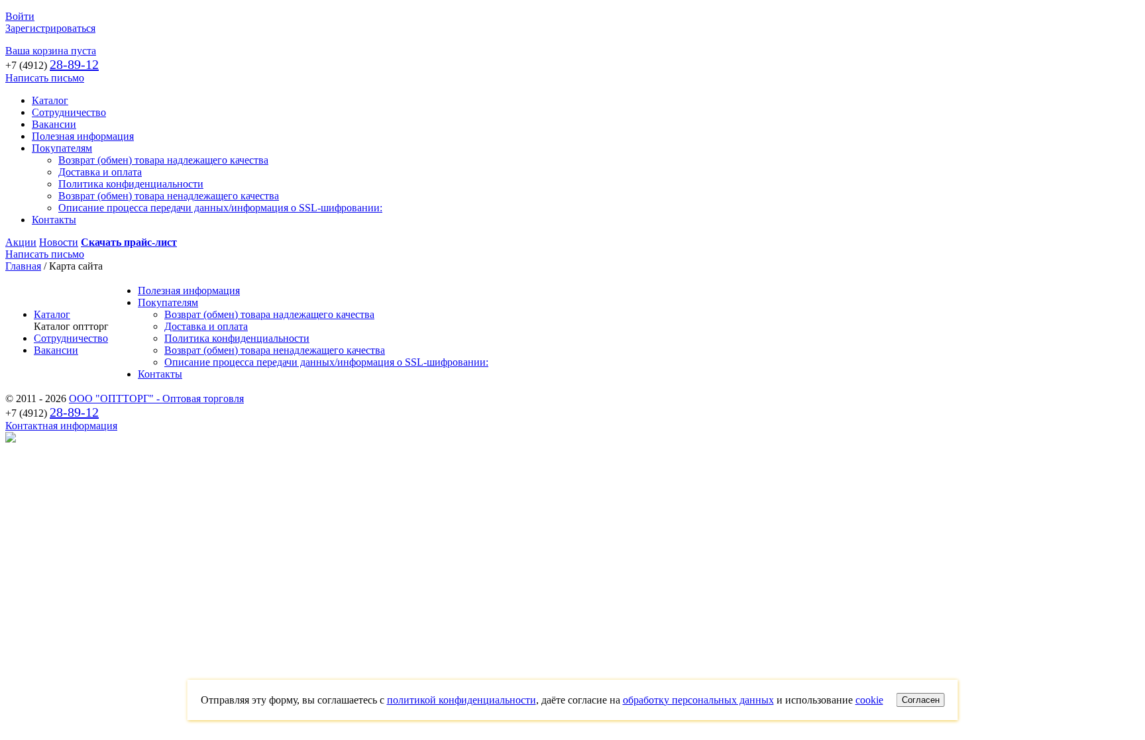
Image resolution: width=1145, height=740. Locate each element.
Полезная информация (83, 136)
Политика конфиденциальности (130, 183)
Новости (58, 242)
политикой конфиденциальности (461, 700)
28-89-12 (74, 64)
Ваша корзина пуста (50, 50)
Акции (20, 242)
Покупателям (62, 148)
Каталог (50, 100)
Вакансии (54, 124)
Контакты (54, 219)
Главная (23, 266)
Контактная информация (61, 425)
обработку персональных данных (698, 700)
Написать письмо (44, 77)
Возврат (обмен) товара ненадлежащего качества (168, 195)
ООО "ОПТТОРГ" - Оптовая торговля (156, 398)
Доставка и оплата (100, 172)
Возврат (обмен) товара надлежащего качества (163, 160)
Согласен (921, 700)
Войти (19, 16)
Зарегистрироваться (50, 28)
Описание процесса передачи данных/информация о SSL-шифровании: (220, 207)
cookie (869, 700)
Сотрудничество (69, 112)
